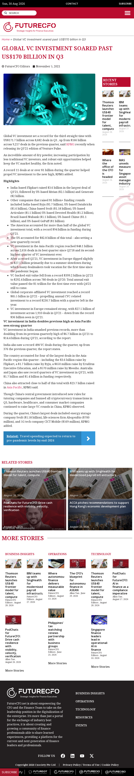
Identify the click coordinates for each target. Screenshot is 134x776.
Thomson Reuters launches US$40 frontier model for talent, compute (108, 115)
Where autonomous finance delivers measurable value (56, 581)
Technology (101, 554)
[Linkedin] (72, 755)
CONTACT (72, 3)
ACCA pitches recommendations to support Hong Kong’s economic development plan (99, 504)
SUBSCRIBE (125, 3)
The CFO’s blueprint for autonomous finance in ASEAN (78, 581)
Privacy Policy (72, 764)
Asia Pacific (14, 387)
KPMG (70, 144)
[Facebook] (62, 755)
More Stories (14, 670)
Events (81, 725)
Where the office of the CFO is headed (108, 168)
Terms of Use (91, 764)
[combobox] (19, 12)
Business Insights (19, 554)
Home (6, 39)
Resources (84, 717)
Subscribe (9, 772)
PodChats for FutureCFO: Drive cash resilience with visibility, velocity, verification (28, 506)
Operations (57, 554)
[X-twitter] (91, 755)
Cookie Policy (110, 764)
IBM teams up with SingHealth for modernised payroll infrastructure (93, 473)
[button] (127, 13)
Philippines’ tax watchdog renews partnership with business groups (56, 634)
